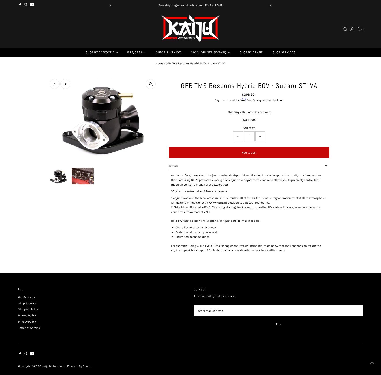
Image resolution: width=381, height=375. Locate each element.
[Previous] (111, 5)
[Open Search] (345, 29)
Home (159, 63)
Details (173, 166)
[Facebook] (20, 5)
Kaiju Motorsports (53, 366)
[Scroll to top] (372, 362)
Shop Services (284, 52)
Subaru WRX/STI (168, 52)
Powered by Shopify (80, 366)
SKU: (244, 119)
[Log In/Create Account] (352, 29)
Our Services (26, 297)
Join (278, 324)
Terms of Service (29, 327)
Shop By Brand (251, 52)
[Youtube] (32, 5)
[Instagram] (25, 5)
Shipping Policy (28, 309)
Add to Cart (249, 152)
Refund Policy (27, 315)
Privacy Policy (27, 321)
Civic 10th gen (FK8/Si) (209, 52)
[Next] (270, 5)
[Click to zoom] (151, 84)
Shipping (233, 112)
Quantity (249, 127)
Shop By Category (100, 52)
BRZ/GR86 (135, 52)
